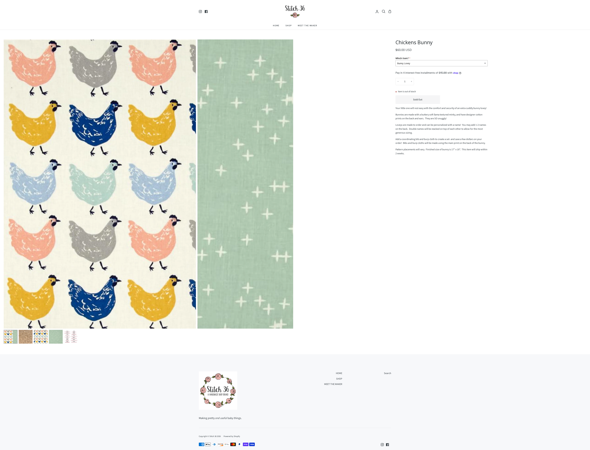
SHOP (339, 378)
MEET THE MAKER (333, 384)
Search (387, 373)
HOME (339, 373)
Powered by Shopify (232, 436)
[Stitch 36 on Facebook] (387, 444)
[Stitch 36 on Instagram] (382, 444)
